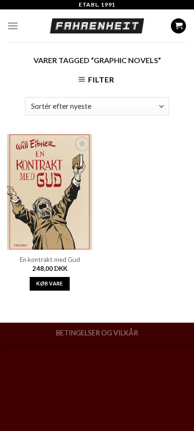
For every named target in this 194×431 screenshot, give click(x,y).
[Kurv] (178, 26)
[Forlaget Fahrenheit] (97, 25)
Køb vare (49, 283)
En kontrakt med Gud (50, 259)
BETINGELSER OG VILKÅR (97, 333)
